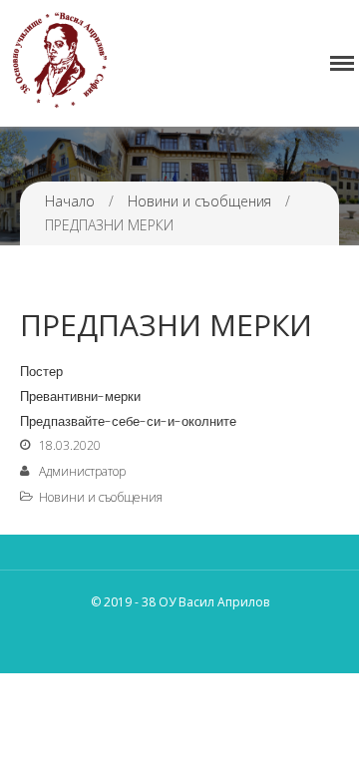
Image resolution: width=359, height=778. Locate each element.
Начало (70, 201)
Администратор (82, 471)
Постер (41, 371)
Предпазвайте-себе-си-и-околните (128, 421)
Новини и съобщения (199, 201)
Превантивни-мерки (80, 396)
